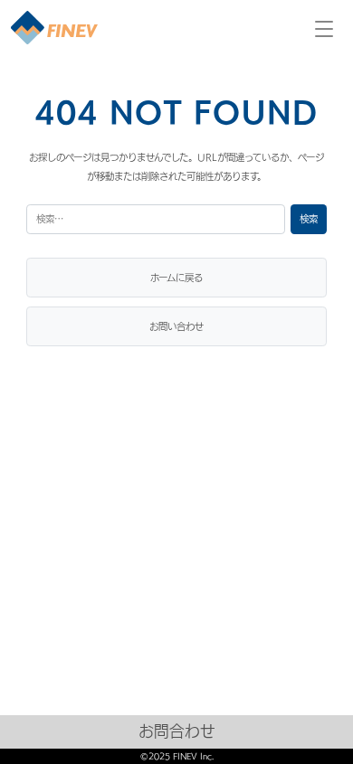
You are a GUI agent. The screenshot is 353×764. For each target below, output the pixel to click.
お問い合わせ (176, 326)
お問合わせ (176, 731)
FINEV (54, 28)
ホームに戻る (176, 277)
